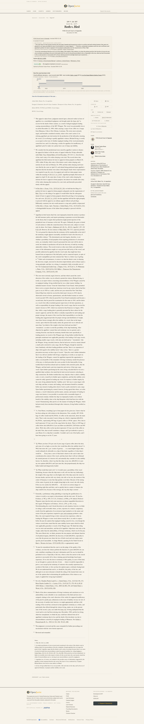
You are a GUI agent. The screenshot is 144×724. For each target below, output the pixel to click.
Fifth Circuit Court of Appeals (72, 31)
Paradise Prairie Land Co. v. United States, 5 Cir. (56, 581)
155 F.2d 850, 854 (58, 543)
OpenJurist (34, 17)
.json (40, 677)
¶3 (34, 188)
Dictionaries (57, 11)
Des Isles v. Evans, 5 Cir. (45, 188)
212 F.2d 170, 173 (77, 581)
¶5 (34, 275)
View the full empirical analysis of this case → (44, 96)
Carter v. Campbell (57, 49)
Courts (41, 11)
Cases (29, 11)
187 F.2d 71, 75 (72, 267)
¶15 (34, 632)
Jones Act (76, 121)
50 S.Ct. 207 (52, 653)
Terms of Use (80, 719)
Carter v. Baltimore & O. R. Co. (57, 227)
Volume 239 (42, 17)
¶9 (34, 469)
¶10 (34, 493)
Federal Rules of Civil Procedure (57, 155)
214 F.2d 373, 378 (68, 583)
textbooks (93, 196)
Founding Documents (72, 709)
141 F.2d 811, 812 (79, 206)
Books (66, 11)
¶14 (34, 625)
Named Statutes (70, 707)
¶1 (34, 118)
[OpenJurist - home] (72, 6)
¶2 (34, 149)
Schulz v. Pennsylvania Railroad (47, 61)
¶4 (34, 214)
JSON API (95, 698)
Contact (51, 719)
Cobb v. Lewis (73, 75)
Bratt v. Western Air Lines (44, 543)
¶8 (34, 443)
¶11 (34, 547)
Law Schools (69, 704)
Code (34, 11)
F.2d (47, 17)
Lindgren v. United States (63, 61)
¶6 (34, 410)
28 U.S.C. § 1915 (42, 58)
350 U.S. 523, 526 (54, 622)
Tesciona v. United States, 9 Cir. (63, 206)
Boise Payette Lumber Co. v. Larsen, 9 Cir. (49, 583)
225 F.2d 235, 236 (59, 188)
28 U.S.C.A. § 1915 (51, 198)
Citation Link (100, 112)
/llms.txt (95, 696)
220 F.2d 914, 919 (51, 269)
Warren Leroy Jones (100, 156)
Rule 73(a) (43, 155)
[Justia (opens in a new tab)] (46, 707)
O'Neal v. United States (68, 49)
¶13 (34, 592)
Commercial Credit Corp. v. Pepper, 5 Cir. (54, 267)
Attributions (71, 719)
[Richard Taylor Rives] (92, 147)
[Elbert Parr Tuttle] (92, 152)
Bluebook (109, 112)
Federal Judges (70, 700)
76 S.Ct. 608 (64, 622)
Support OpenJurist (105, 703)
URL (93, 112)
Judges (48, 11)
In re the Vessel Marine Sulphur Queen (92, 75)
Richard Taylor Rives (100, 146)
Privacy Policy (89, 719)
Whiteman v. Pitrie (75, 61)
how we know (64, 64)
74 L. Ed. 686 (59, 653)
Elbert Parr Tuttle (99, 152)
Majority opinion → (99, 149)
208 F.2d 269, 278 (64, 586)
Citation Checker (70, 713)
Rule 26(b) (63, 230)
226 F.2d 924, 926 (49, 588)
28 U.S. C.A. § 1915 (55, 175)
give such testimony (67, 513)
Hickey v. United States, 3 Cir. (49, 586)
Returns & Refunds (61, 719)
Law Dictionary (70, 698)
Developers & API (98, 694)
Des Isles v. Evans (42, 206)
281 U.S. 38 (45, 653)
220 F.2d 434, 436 (52, 272)
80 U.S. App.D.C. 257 (75, 227)
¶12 (34, 580)
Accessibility (43, 719)
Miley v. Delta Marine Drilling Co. (60, 56)
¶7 (34, 439)
